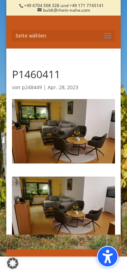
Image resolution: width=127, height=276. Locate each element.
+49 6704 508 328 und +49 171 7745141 (64, 5)
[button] (63, 35)
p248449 (32, 87)
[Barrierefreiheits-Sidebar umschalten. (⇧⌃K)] (107, 256)
